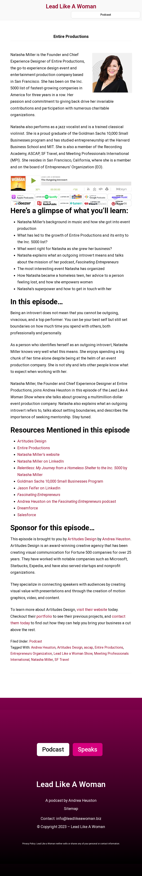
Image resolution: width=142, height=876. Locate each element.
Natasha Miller (42, 659)
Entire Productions (33, 448)
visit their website (92, 609)
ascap (88, 647)
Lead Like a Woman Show (73, 653)
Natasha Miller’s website (38, 454)
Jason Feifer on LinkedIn (38, 488)
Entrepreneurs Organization (31, 653)
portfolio (45, 616)
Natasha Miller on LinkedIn (40, 461)
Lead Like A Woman (71, 6)
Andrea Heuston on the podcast (66, 501)
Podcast (35, 641)
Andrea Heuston (116, 539)
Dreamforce (27, 508)
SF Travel (62, 659)
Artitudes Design (31, 441)
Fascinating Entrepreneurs (38, 495)
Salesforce (26, 515)
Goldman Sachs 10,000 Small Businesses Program (60, 481)
